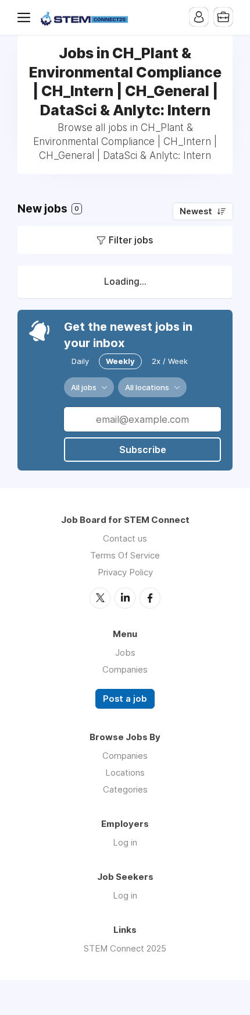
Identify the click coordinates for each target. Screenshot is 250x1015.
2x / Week (170, 361)
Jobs (125, 652)
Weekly (120, 361)
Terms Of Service (125, 555)
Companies (125, 669)
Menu (26, 17)
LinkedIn (125, 598)
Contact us (125, 538)
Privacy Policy (125, 572)
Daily (80, 361)
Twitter (100, 598)
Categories (125, 789)
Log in (125, 842)
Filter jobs (131, 240)
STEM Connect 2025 (125, 948)
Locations (125, 772)
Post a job (125, 699)
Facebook (150, 598)
